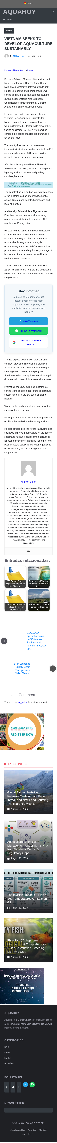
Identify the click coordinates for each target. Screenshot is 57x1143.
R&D (6, 1047)
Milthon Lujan (18, 56)
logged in (22, 702)
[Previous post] (4, 641)
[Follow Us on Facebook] (6, 1087)
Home (7, 70)
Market (7, 1058)
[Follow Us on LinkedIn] (19, 1087)
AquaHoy (19, 11)
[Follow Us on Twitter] (13, 1087)
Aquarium (9, 1063)
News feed (19, 70)
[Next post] (53, 668)
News (9, 30)
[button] (53, 12)
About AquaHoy (18, 1130)
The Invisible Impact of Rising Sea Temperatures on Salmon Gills (27, 898)
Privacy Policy (27, 1134)
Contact (42, 1130)
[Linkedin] (28, 551)
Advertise (32, 1130)
